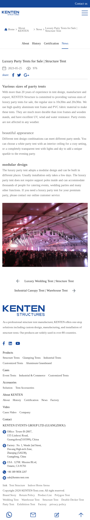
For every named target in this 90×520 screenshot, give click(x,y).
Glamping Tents (32, 357)
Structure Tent (50, 499)
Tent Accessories (24, 387)
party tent (36, 86)
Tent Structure (17, 485)
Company (25, 412)
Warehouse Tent (31, 499)
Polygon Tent (62, 495)
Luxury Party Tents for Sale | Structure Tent (61, 29)
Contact (7, 419)
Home (11, 29)
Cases (6, 370)
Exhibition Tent (26, 504)
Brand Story (9, 495)
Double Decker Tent (72, 499)
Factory (54, 400)
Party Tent (8, 504)
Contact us (81, 3)
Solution (8, 387)
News (39, 29)
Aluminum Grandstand (39, 363)
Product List (45, 495)
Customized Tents (13, 363)
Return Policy (27, 495)
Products (8, 352)
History (36, 43)
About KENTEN (23, 29)
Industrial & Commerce (32, 375)
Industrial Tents (52, 357)
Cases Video (10, 412)
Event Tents (9, 375)
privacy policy (58, 504)
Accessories (9, 382)
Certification (51, 43)
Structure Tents (11, 357)
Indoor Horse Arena (39, 485)
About (25, 43)
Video (6, 407)
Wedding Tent (11, 499)
